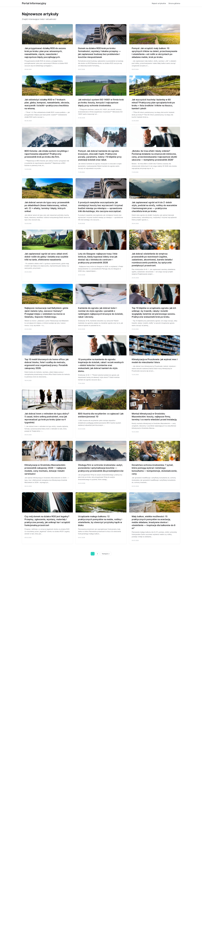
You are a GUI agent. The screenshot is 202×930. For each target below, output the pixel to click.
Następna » (106, 554)
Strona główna (174, 3)
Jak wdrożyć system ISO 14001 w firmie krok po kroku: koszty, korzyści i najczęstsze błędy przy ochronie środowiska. (101, 102)
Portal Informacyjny (34, 3)
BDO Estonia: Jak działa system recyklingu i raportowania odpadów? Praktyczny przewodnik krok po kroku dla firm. (46, 154)
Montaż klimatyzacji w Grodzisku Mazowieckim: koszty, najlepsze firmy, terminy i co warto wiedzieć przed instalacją (154, 416)
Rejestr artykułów (159, 3)
